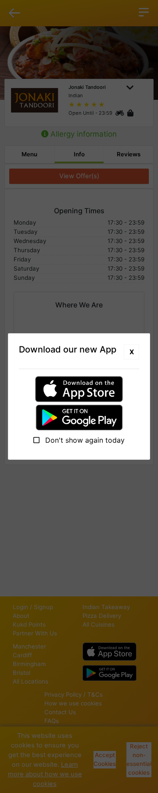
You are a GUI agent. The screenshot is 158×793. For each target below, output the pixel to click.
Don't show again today (84, 440)
